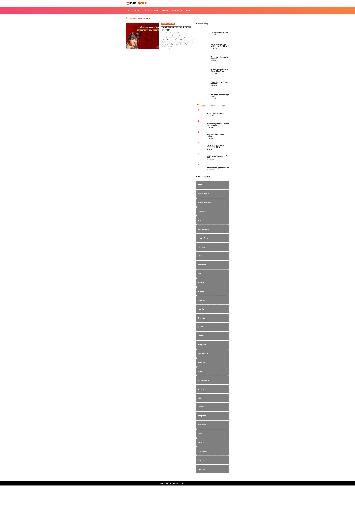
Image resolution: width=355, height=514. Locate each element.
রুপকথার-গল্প (165, 10)
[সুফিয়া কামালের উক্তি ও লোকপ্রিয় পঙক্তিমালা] (202, 58)
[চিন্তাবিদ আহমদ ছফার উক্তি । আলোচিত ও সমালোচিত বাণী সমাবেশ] (202, 45)
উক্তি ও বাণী (146, 10)
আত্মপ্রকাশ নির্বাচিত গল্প (177, 10)
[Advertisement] (55, 501)
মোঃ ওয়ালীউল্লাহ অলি (167, 33)
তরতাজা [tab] (213, 106)
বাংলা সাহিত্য (136, 10)
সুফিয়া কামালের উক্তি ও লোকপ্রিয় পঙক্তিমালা (219, 58)
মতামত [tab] (223, 106)
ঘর (129, 10)
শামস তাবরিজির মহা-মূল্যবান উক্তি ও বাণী (220, 95)
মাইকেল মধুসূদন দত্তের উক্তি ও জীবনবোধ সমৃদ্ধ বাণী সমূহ (219, 70)
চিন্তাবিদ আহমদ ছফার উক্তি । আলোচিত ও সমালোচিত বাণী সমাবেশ (220, 45)
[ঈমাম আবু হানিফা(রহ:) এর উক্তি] (202, 32)
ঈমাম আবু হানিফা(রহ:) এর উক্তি (219, 32)
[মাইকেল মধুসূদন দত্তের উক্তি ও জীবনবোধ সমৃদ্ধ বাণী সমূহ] (202, 70)
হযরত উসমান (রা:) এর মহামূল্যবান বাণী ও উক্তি (219, 83)
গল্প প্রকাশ (188, 10)
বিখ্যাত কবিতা (171, 23)
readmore (164, 49)
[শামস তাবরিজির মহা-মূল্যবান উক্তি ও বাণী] (202, 96)
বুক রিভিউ (156, 10)
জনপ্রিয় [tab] (203, 106)
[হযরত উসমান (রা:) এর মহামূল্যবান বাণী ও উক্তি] (202, 83)
